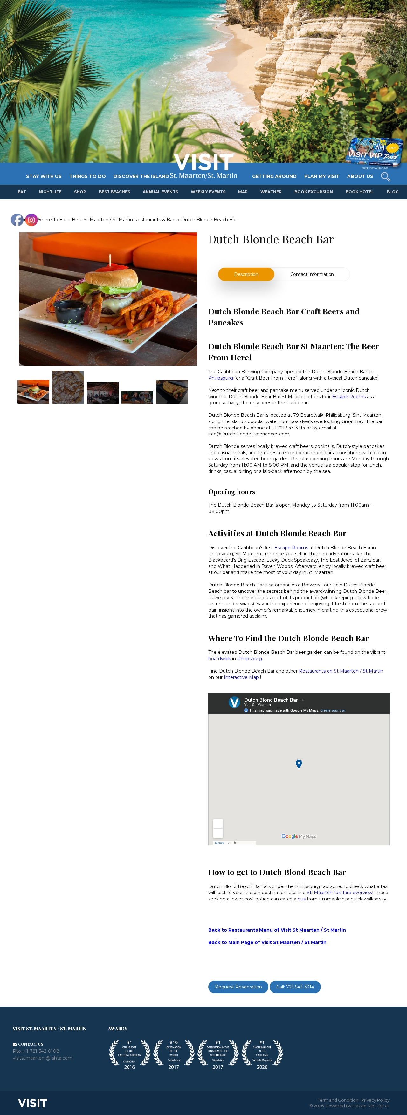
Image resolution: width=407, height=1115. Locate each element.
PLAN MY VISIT (322, 176)
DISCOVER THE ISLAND (141, 176)
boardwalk (219, 658)
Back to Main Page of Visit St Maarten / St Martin (267, 942)
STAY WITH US (44, 176)
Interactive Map (241, 677)
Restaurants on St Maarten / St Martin (341, 671)
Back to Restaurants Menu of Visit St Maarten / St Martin (277, 930)
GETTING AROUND (274, 176)
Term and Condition (338, 1100)
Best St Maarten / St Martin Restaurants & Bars (124, 219)
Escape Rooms (349, 397)
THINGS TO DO (87, 176)
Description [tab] (246, 274)
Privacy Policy (375, 1100)
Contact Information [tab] (312, 274)
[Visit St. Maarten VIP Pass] (374, 154)
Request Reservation (238, 987)
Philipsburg (249, 658)
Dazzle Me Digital (370, 1105)
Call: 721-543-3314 (295, 987)
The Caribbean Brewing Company (245, 371)
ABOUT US (360, 176)
